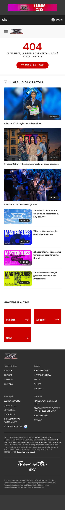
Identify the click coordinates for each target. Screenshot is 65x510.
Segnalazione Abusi (26, 452)
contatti (57, 442)
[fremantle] (32, 463)
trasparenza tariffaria (30, 442)
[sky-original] (32, 470)
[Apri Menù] (6, 31)
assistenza (46, 442)
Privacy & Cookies (24, 440)
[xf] (18, 31)
